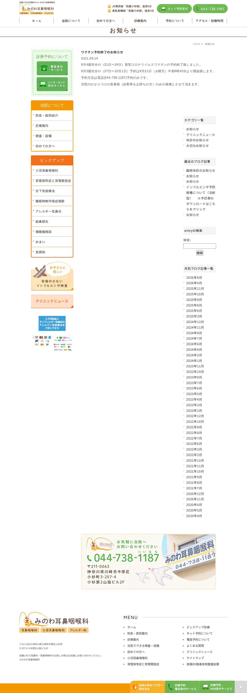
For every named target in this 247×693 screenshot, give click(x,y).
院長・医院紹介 (47, 115)
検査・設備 (44, 135)
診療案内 (42, 125)
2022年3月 (194, 449)
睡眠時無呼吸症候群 (50, 201)
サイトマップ (195, 658)
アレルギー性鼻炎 (48, 211)
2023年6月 (194, 388)
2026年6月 (194, 277)
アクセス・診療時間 (209, 20)
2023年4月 (194, 399)
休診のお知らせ (197, 140)
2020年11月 (195, 499)
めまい (40, 241)
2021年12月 (195, 460)
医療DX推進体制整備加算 (203, 664)
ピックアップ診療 (198, 627)
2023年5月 (194, 393)
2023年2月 (194, 405)
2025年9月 (194, 299)
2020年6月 (194, 504)
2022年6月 (194, 443)
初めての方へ (105, 20)
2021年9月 (194, 477)
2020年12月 (195, 493)
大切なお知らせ (197, 145)
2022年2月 (194, 454)
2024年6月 (194, 343)
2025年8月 (194, 305)
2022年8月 (194, 432)
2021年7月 (194, 488)
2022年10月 (195, 421)
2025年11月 (195, 288)
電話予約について (198, 639)
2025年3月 (194, 316)
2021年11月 (195, 466)
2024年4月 (194, 349)
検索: (187, 240)
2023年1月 (194, 410)
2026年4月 (194, 282)
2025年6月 (194, 310)
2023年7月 (194, 382)
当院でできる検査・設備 (143, 646)
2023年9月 (194, 377)
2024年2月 (194, 355)
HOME (196, 43)
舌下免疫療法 (45, 190)
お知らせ (192, 129)
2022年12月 (195, 415)
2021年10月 (195, 471)
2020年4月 (194, 515)
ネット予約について (200, 633)
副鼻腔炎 (42, 221)
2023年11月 (195, 366)
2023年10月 (195, 371)
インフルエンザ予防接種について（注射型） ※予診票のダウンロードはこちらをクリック (200, 198)
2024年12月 (195, 321)
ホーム (36, 20)
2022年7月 (194, 438)
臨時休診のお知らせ (200, 170)
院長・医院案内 (137, 633)
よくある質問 (195, 646)
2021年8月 (194, 482)
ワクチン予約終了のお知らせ (102, 52)
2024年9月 (194, 333)
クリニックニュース (200, 134)
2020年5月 (194, 510)
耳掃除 (40, 252)
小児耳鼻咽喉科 (47, 170)
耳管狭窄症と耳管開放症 (53, 180)
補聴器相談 (44, 231)
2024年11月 (195, 327)
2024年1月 (194, 360)
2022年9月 (194, 427)
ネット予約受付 (177, 9)
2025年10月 (195, 294)
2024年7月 (194, 338)
